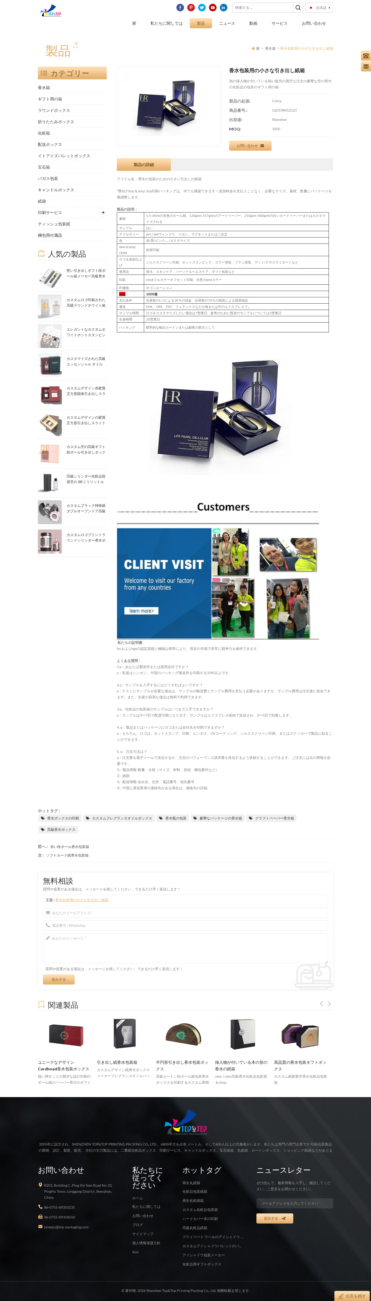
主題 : (77, 900)
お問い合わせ (314, 23)
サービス (280, 23)
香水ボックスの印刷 (63, 818)
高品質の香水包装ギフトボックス (241, 1065)
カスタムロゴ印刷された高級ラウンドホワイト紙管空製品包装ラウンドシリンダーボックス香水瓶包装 (86, 303)
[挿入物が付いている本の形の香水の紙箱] (183, 1035)
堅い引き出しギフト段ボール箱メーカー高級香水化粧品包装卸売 (86, 274)
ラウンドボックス (54, 110)
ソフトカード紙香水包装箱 (67, 855)
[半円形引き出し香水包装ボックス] (124, 1035)
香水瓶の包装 (176, 818)
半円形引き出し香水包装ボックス (123, 1065)
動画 (253, 23)
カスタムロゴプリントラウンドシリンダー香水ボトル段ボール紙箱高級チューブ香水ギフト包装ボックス (86, 538)
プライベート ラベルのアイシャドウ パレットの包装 (213, 1237)
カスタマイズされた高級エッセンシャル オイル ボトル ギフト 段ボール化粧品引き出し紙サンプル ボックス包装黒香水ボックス (86, 362)
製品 (201, 23)
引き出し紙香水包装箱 (58, 1062)
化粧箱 (44, 132)
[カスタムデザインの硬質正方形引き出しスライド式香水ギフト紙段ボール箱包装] (50, 424)
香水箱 (270, 48)
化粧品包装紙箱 (194, 1191)
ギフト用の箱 (50, 98)
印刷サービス (50, 212)
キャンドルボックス (56, 189)
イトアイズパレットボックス (64, 155)
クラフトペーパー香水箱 (274, 818)
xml (135, 1252)
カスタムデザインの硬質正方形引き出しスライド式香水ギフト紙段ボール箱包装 (86, 420)
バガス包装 (48, 178)
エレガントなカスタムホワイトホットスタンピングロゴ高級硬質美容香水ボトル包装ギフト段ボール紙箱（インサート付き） (86, 332)
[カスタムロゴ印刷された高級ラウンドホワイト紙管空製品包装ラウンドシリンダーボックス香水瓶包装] (50, 306)
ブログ (137, 1225)
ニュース (227, 23)
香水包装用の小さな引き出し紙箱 (81, 900)
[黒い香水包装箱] (301, 1035)
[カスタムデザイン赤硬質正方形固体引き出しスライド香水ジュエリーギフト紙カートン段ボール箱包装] (50, 395)
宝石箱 (44, 167)
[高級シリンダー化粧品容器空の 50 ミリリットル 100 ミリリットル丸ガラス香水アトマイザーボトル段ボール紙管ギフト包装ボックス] (50, 483)
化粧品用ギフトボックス (201, 1264)
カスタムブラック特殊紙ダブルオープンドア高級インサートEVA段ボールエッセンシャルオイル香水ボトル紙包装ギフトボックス (86, 508)
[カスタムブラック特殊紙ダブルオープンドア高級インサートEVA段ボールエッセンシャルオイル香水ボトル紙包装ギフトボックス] (50, 512)
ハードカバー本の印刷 (200, 1218)
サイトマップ (142, 1234)
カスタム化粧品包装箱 (200, 1209)
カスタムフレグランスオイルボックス (122, 818)
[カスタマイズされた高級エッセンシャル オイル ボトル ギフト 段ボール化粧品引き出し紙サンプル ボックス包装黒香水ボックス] (50, 365)
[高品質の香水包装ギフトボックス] (242, 1035)
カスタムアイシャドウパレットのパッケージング (213, 1246)
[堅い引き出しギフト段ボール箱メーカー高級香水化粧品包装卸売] (50, 277)
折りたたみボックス (56, 121)
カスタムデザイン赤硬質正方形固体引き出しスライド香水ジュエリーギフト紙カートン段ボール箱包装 (86, 391)
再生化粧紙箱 (193, 1200)
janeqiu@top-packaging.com (66, 1227)
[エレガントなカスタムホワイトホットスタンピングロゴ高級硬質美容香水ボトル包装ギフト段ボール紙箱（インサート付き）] (50, 336)
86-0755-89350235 (59, 1207)
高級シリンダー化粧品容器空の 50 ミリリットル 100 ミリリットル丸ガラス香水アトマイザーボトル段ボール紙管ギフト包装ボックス (86, 479)
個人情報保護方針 (146, 1243)
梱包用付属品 (50, 235)
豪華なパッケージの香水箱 (221, 818)
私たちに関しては (166, 23)
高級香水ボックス (61, 829)
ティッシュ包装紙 (54, 223)
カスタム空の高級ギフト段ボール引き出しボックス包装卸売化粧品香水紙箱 (86, 450)
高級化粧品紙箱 (194, 1228)
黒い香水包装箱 (288, 1062)
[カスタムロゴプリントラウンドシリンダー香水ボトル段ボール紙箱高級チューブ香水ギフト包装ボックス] (50, 541)
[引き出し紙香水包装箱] (65, 1035)
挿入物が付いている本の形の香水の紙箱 (182, 1065)
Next (329, 1003)
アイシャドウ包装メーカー (203, 1255)
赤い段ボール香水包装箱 (69, 846)
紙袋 (42, 201)
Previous (321, 1003)
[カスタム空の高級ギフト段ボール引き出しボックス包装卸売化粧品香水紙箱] (50, 453)
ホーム (137, 1198)
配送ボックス (50, 144)
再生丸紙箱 (191, 1183)
